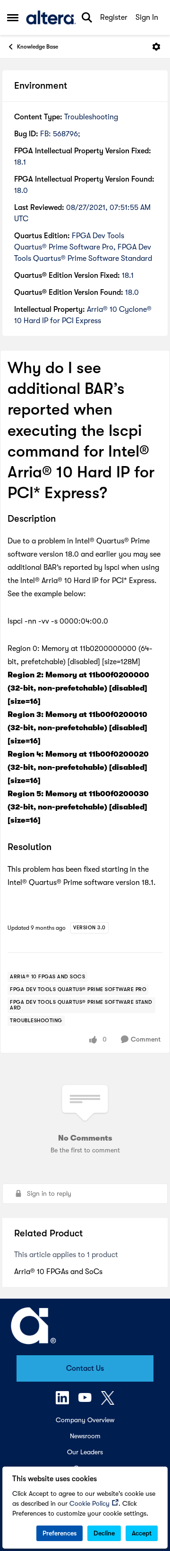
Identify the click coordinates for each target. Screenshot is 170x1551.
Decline (104, 1533)
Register (114, 17)
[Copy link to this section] (63, 520)
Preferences (59, 1533)
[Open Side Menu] (12, 17)
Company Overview (85, 1420)
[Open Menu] (156, 46)
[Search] (87, 17)
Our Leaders (85, 1452)
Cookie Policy (89, 1503)
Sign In (147, 17)
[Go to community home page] (51, 17)
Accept (142, 1533)
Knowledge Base (37, 46)
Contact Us (85, 1368)
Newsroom (85, 1436)
